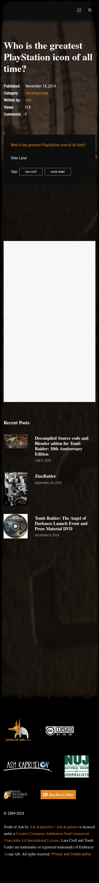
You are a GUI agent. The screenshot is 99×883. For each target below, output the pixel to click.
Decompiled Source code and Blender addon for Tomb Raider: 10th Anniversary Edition (61, 446)
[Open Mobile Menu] (79, 10)
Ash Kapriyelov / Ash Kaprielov (54, 826)
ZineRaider (45, 476)
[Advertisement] (49, 594)
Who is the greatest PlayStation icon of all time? (48, 145)
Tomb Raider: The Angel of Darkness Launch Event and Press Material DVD (61, 523)
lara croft (31, 171)
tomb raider (58, 171)
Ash (28, 100)
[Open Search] (90, 10)
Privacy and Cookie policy (71, 854)
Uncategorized (37, 93)
